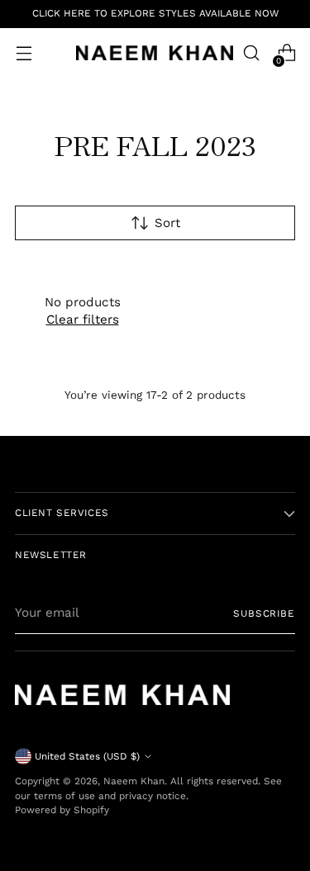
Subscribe (264, 613)
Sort (167, 222)
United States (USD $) (87, 756)
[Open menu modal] (24, 53)
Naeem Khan (134, 781)
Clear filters (82, 319)
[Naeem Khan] (154, 52)
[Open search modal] (251, 53)
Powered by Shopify (62, 810)
